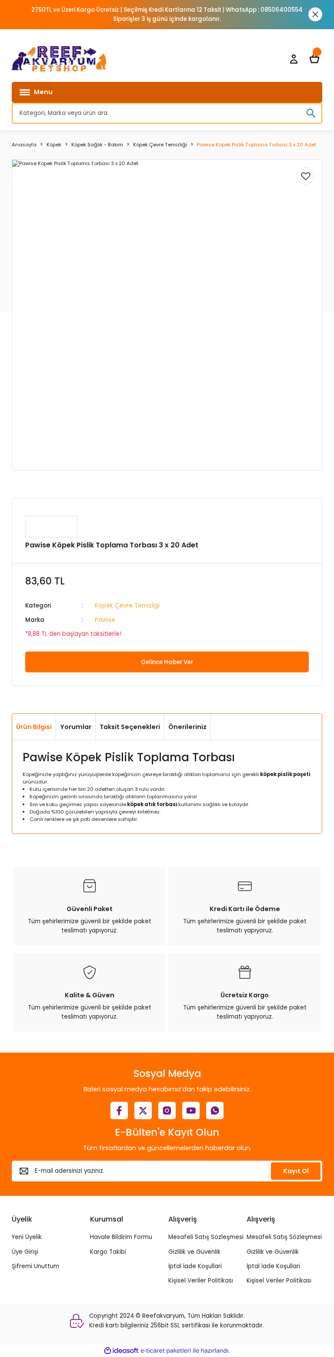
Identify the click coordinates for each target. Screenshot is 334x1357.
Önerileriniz (187, 726)
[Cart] (314, 59)
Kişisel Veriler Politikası (200, 1280)
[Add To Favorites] (305, 176)
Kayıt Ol (296, 1171)
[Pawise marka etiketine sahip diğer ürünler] (51, 526)
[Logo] (59, 58)
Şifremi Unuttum (35, 1266)
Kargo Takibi (108, 1252)
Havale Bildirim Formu (121, 1237)
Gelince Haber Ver (167, 662)
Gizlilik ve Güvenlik (194, 1252)
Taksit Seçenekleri (130, 726)
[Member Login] (293, 59)
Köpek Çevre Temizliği (127, 605)
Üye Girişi (25, 1252)
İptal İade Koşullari (195, 1266)
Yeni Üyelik (27, 1237)
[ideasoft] (121, 1351)
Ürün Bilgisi (34, 726)
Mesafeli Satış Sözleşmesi (206, 1237)
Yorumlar (75, 726)
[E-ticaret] (165, 1350)
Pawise (105, 620)
